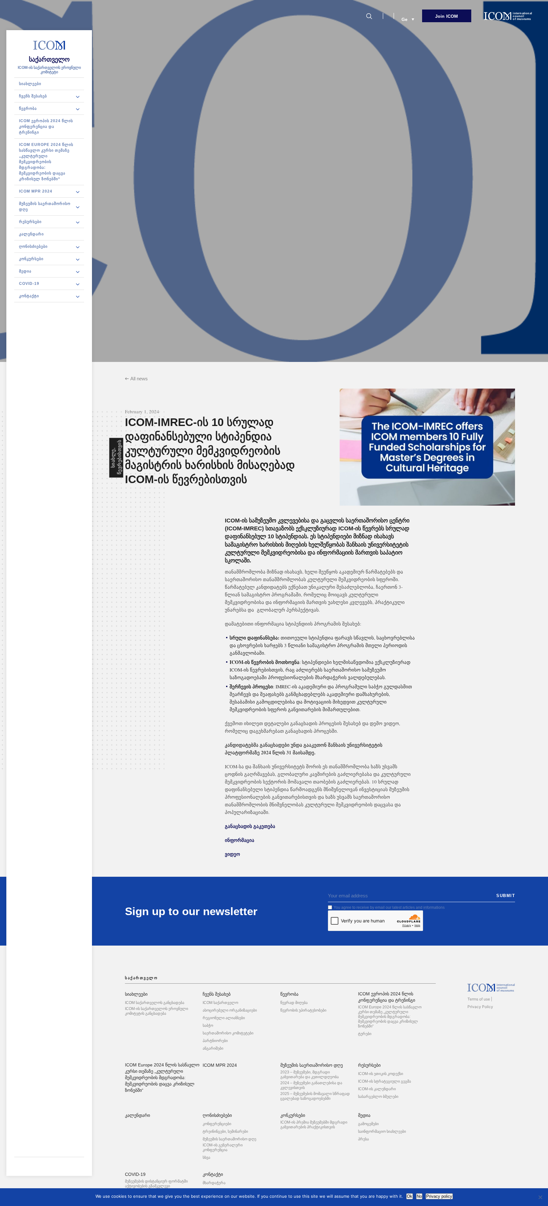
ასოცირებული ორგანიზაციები (230, 1010)
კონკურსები (31, 259)
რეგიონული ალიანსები (224, 1018)
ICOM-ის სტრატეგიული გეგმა (384, 1081)
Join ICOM (446, 16)
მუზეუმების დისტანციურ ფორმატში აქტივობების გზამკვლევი (156, 1183)
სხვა (206, 1157)
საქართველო (49, 59)
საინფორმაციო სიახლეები (382, 1131)
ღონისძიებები (33, 246)
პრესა (363, 1139)
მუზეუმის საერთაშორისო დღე (44, 206)
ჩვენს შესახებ (33, 96)
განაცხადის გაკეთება (250, 826)
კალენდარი (31, 234)
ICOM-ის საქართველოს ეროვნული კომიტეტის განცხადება (156, 1011)
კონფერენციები (217, 1124)
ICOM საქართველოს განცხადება (154, 1002)
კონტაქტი (29, 296)
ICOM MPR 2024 (35, 191)
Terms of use (478, 999)
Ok (409, 1196)
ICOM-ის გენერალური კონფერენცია (223, 1147)
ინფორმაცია (239, 839)
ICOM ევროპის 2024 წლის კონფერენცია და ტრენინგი (46, 126)
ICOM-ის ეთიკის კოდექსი (380, 1074)
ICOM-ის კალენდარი (377, 1089)
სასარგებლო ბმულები (378, 1096)
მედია (25, 271)
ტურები (364, 1034)
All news (139, 378)
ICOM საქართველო (220, 1002)
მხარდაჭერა (214, 1183)
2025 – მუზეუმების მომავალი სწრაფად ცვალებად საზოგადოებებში (315, 1096)
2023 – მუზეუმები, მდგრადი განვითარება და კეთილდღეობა (309, 1074)
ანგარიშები (213, 1048)
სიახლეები (30, 84)
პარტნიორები (215, 1041)
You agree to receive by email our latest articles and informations (389, 907)
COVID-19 (29, 283)
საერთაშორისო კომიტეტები (228, 1033)
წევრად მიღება (294, 1002)
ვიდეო (232, 853)
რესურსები (30, 222)
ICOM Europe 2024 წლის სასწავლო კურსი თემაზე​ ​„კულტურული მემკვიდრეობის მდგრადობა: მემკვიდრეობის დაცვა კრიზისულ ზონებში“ (46, 161)
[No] (540, 1197)
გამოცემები (368, 1124)
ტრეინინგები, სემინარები (225, 1131)
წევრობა (28, 108)
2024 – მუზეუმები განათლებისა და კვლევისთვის (311, 1085)
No (419, 1196)
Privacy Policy (480, 1006)
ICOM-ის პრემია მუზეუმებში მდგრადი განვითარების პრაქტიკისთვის (313, 1124)
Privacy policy (439, 1196)
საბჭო (208, 1025)
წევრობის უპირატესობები (303, 1010)
